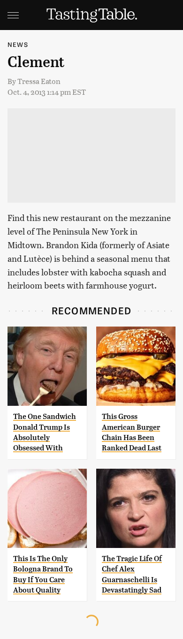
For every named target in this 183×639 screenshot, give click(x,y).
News (18, 44)
